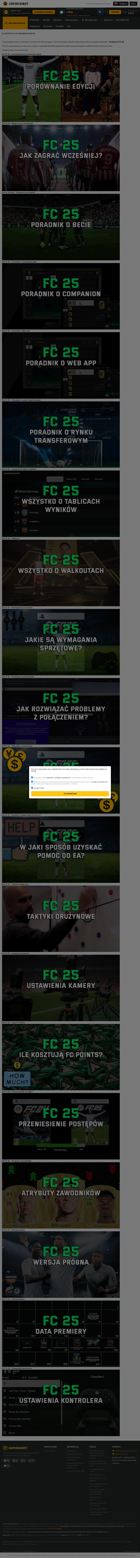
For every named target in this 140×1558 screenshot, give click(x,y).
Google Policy (38, 788)
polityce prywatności (100, 782)
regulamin (50, 777)
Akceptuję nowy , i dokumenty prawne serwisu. (63, 777)
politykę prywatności (63, 777)
